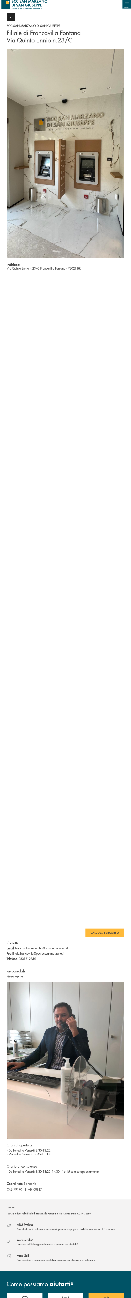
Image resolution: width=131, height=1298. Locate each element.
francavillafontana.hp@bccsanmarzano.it (41, 948)
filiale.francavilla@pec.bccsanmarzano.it (38, 953)
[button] (126, 4)
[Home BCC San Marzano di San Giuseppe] (24, 4)
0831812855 (27, 958)
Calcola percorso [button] (105, 932)
